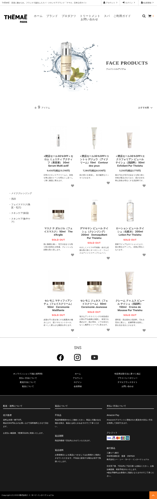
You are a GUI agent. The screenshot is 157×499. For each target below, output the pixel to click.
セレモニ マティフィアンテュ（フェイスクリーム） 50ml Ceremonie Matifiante (58, 305)
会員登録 (148, 3)
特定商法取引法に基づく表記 (127, 373)
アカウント (110, 3)
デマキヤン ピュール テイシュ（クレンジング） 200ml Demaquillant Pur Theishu (94, 233)
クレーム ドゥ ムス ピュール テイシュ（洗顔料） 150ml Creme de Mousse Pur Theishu (130, 305)
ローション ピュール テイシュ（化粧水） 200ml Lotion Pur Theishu (130, 231)
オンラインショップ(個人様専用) (28, 373)
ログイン (129, 3)
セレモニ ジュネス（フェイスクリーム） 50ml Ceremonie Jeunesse (94, 303)
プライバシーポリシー (128, 378)
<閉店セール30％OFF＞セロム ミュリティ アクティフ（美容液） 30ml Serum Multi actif (58, 160)
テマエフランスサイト (128, 382)
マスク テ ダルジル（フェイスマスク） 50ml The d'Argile (58, 231)
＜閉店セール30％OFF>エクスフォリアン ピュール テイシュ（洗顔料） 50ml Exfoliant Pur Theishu (130, 160)
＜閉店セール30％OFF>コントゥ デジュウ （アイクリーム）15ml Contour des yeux (94, 160)
